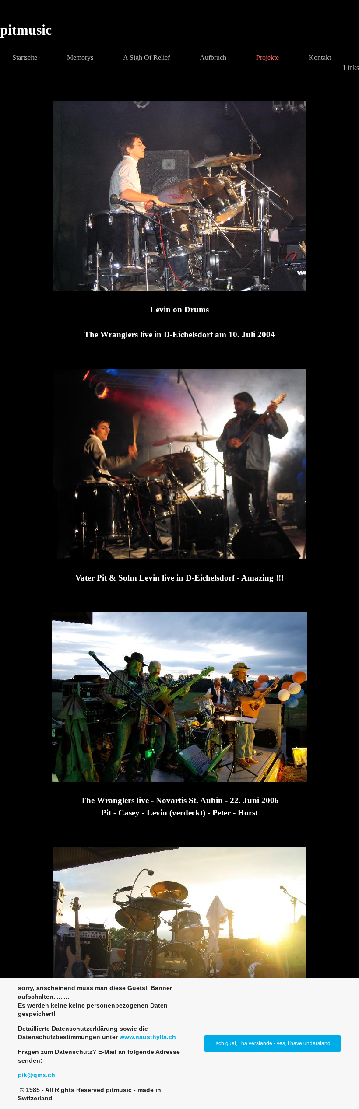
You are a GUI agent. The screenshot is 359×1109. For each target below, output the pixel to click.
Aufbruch (213, 57)
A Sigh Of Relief (146, 57)
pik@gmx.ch (36, 1074)
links (351, 67)
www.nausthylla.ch (148, 1036)
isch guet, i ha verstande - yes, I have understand (273, 1043)
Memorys (80, 57)
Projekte (267, 57)
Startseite (24, 57)
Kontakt (320, 57)
